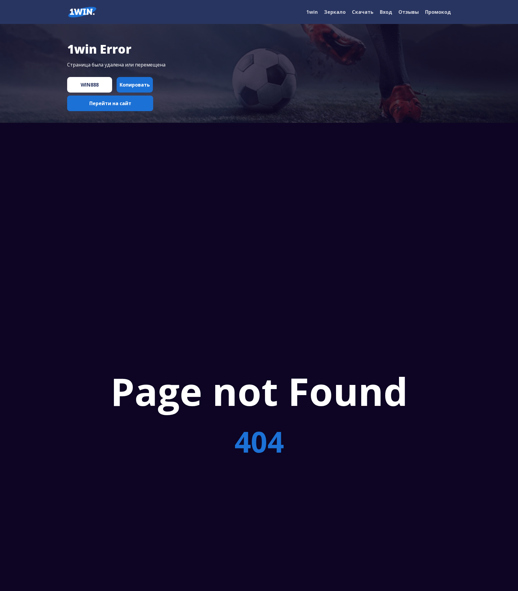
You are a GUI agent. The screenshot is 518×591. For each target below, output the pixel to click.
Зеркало (335, 12)
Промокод (438, 12)
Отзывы (408, 12)
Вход (386, 12)
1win (312, 12)
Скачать (363, 12)
